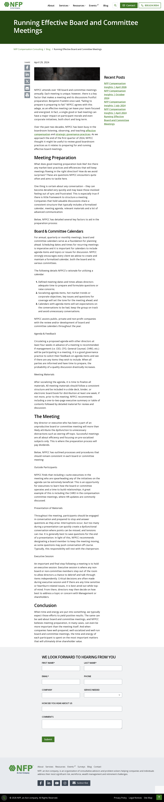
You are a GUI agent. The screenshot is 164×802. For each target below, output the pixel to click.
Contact (130, 5)
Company (47, 689)
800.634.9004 (152, 5)
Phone (87, 676)
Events (93, 5)
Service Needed (92, 689)
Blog (105, 5)
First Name (48, 662)
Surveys (81, 766)
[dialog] (4, 798)
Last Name (90, 662)
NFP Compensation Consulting (28, 49)
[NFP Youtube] (57, 783)
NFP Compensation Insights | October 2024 (115, 94)
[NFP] (21, 769)
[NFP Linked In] (49, 783)
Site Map (148, 797)
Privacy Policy (120, 797)
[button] (159, 797)
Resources (78, 5)
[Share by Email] (27, 88)
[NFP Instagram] (65, 783)
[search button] (115, 5)
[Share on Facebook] (27, 68)
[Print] (27, 95)
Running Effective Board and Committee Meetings (116, 120)
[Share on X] (27, 81)
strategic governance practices (73, 134)
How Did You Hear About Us (57, 703)
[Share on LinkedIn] (27, 74)
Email (45, 676)
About (51, 5)
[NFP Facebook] (41, 783)
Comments (48, 716)
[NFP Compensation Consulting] (13, 5)
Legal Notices (135, 797)
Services (63, 5)
